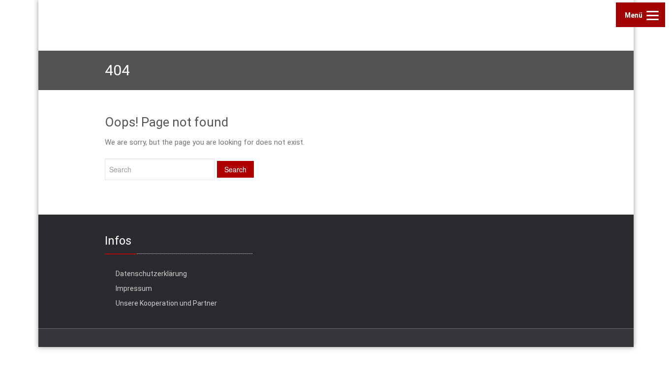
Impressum (134, 288)
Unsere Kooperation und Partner (166, 303)
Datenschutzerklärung (151, 274)
